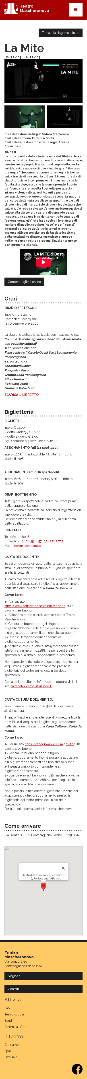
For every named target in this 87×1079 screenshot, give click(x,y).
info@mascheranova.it (27, 546)
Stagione (14, 976)
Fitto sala (10, 1057)
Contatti (13, 989)
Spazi (8, 1051)
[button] (76, 9)
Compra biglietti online (24, 282)
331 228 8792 (53, 541)
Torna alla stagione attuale (60, 33)
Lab (7, 1008)
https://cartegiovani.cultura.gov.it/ (49, 744)
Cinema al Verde (16, 1027)
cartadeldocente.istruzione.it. (31, 686)
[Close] (63, 868)
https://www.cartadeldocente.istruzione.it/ (34, 606)
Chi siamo (11, 1044)
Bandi (8, 1020)
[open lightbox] (43, 81)
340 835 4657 (31, 541)
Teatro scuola (14, 1014)
